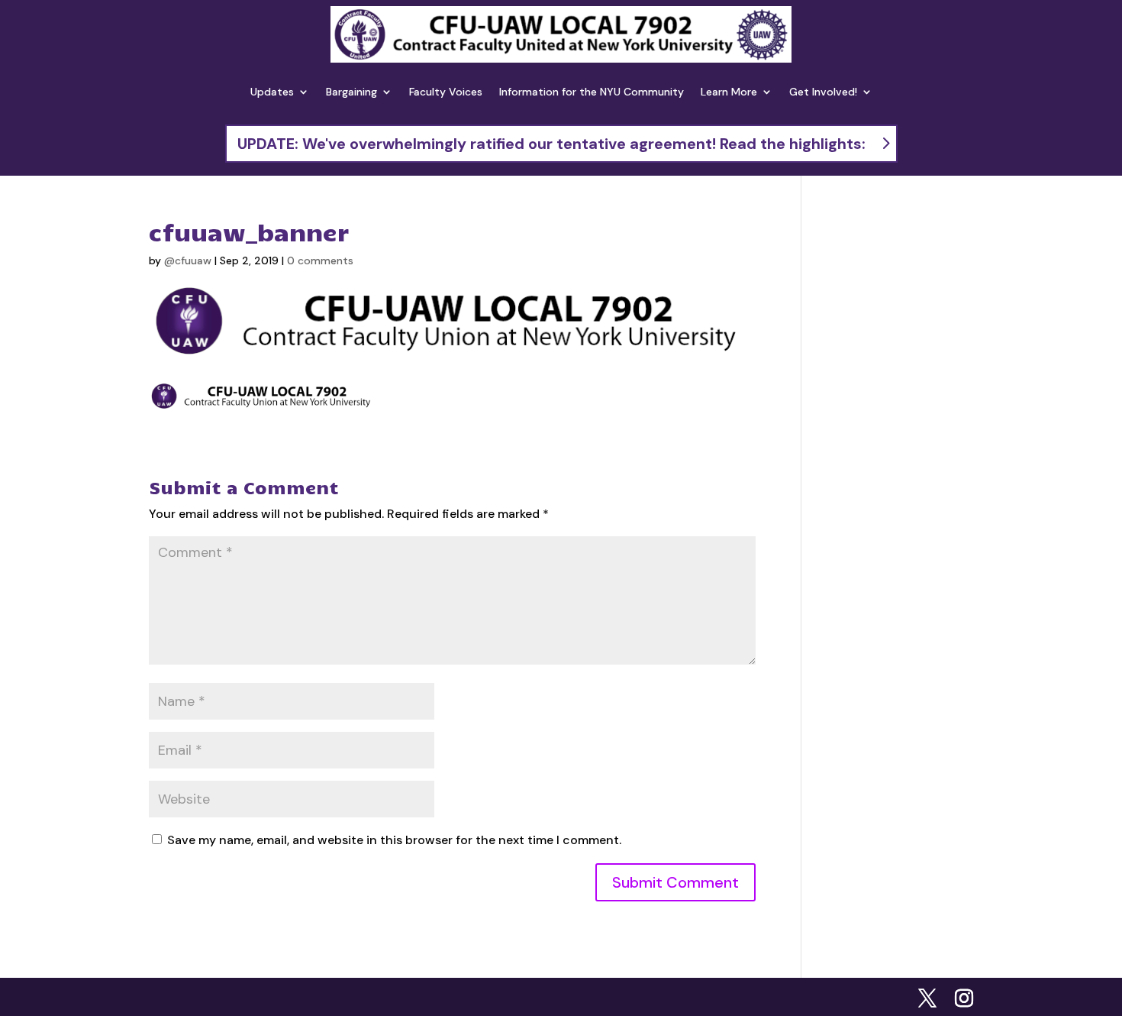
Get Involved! (823, 92)
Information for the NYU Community (591, 92)
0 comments (320, 260)
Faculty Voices (445, 92)
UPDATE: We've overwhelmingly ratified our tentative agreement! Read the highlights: (551, 144)
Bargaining (351, 92)
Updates (272, 92)
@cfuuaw (187, 260)
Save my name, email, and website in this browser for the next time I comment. (394, 840)
